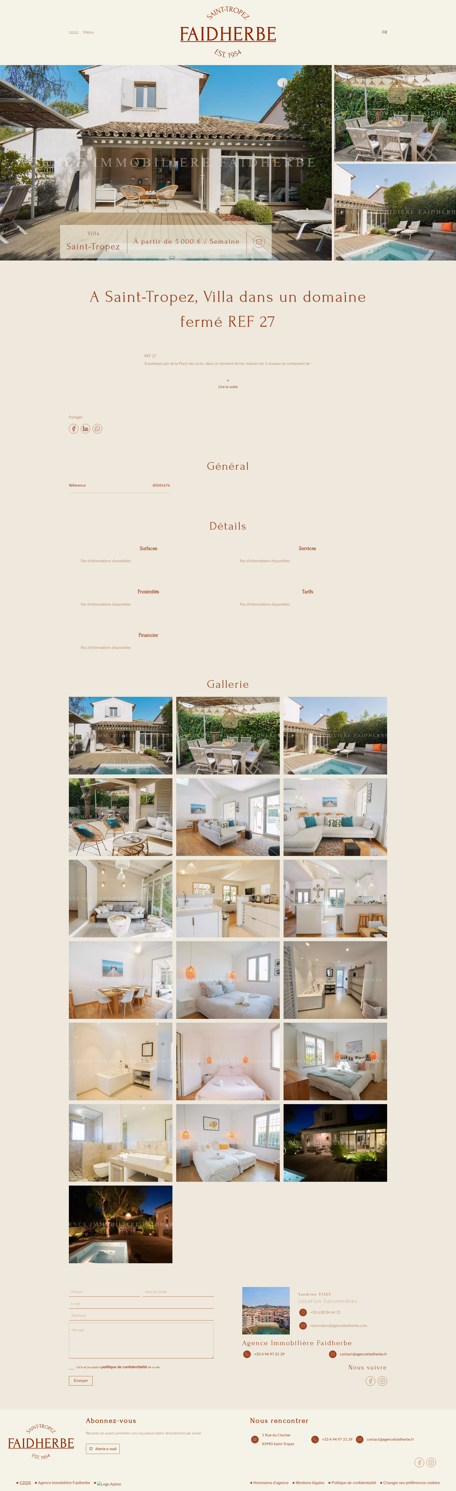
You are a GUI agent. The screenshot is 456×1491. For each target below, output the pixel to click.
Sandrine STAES (314, 1294)
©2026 (25, 1483)
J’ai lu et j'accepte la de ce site (118, 1367)
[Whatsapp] (97, 427)
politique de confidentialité (124, 1367)
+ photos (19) (435, 248)
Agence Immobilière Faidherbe (297, 1343)
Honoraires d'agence (271, 1483)
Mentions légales (310, 1483)
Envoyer (81, 1381)
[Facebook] (73, 427)
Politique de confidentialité (354, 1483)
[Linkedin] (85, 427)
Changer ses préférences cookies (411, 1483)
